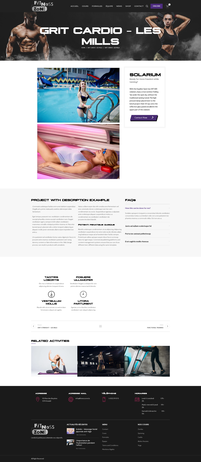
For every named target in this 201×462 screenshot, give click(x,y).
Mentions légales (108, 449)
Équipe (104, 441)
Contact (105, 429)
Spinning (141, 433)
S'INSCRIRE (156, 6)
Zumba (140, 429)
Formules (105, 437)
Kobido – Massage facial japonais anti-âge (86, 430)
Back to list (100, 326)
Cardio (140, 437)
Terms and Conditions (110, 445)
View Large (75, 347)
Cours (104, 433)
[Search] (147, 6)
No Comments (81, 435)
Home (83, 47)
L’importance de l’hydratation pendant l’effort (85, 442)
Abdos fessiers (143, 441)
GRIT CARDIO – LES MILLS (94, 47)
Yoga (139, 445)
